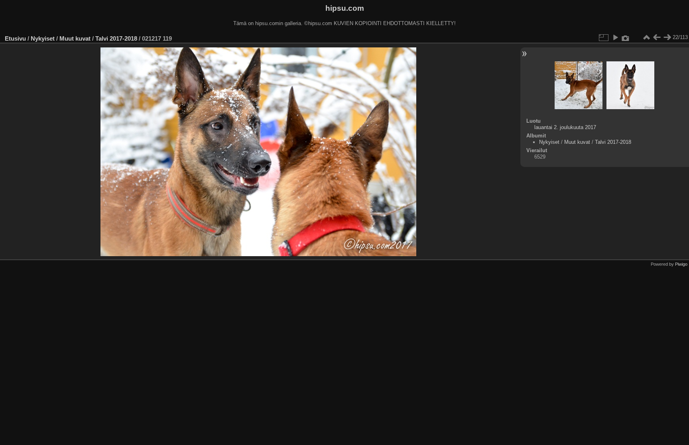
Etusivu (15, 38)
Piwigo (681, 264)
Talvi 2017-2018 (116, 38)
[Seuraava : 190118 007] (667, 37)
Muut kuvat (75, 38)
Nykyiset (43, 38)
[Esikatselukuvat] (646, 37)
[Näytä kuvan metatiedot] (625, 37)
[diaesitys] (615, 37)
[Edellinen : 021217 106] (657, 37)
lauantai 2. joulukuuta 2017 (565, 127)
